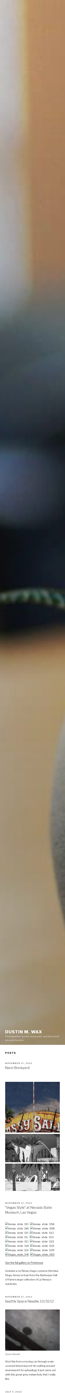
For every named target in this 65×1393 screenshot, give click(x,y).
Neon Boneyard (17, 1068)
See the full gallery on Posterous (24, 1262)
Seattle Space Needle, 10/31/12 (29, 1301)
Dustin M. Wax (23, 1031)
